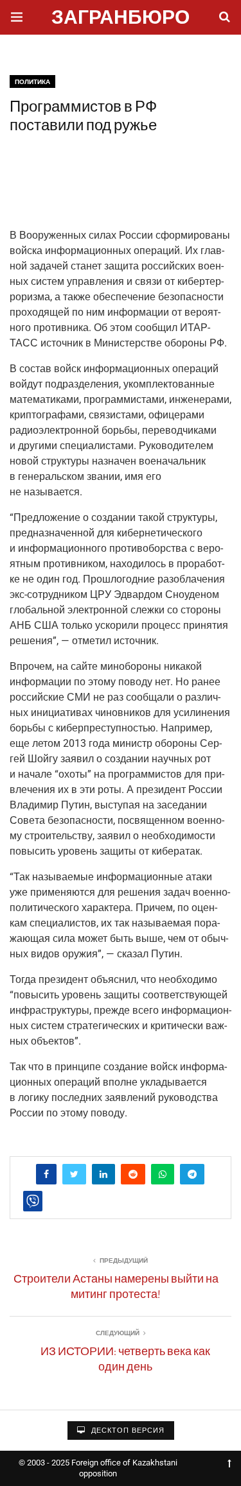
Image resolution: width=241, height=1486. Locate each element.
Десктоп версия (127, 1430)
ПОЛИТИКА (32, 81)
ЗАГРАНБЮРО (120, 19)
